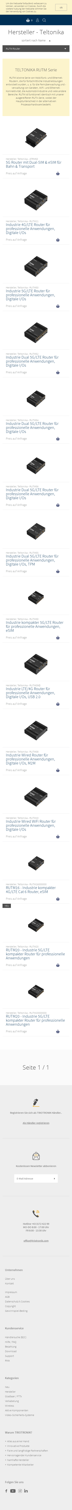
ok (61, 7)
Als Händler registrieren (36, 1123)
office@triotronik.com (36, 1240)
